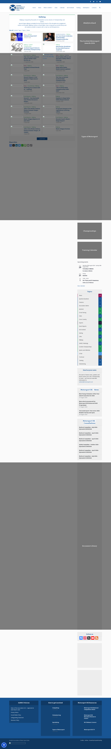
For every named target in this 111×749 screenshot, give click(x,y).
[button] (4, 745)
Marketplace (86, 7)
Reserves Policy (15, 720)
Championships (89, 231)
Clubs (56, 7)
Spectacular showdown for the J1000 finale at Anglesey (63, 48)
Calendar (62, 7)
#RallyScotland (89, 23)
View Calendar (81, 286)
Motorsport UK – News (90, 390)
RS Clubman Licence (90, 722)
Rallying (29, 34)
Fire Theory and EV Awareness (91, 280)
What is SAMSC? (48, 7)
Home (34, 7)
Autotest (85, 275)
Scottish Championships (28, 45)
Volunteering (56, 715)
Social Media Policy (16, 715)
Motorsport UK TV (89, 729)
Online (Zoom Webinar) (88, 282)
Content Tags (17, 30)
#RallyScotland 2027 (30, 36)
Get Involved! (70, 7)
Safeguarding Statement (17, 717)
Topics (24, 30)
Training (78, 7)
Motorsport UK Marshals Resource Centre (90, 716)
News (39, 7)
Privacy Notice (14, 712)
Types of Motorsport (90, 137)
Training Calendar (89, 250)
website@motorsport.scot (86, 382)
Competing (55, 708)
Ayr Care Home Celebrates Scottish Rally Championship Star (64, 37)
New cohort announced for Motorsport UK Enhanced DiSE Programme (88, 403)
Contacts (94, 7)
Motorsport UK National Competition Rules (91, 708)
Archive (86, 740)
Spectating (55, 722)
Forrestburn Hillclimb (88, 269)
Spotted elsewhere (60, 34)
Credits (82, 740)
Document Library (89, 546)
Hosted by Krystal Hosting (95, 740)
